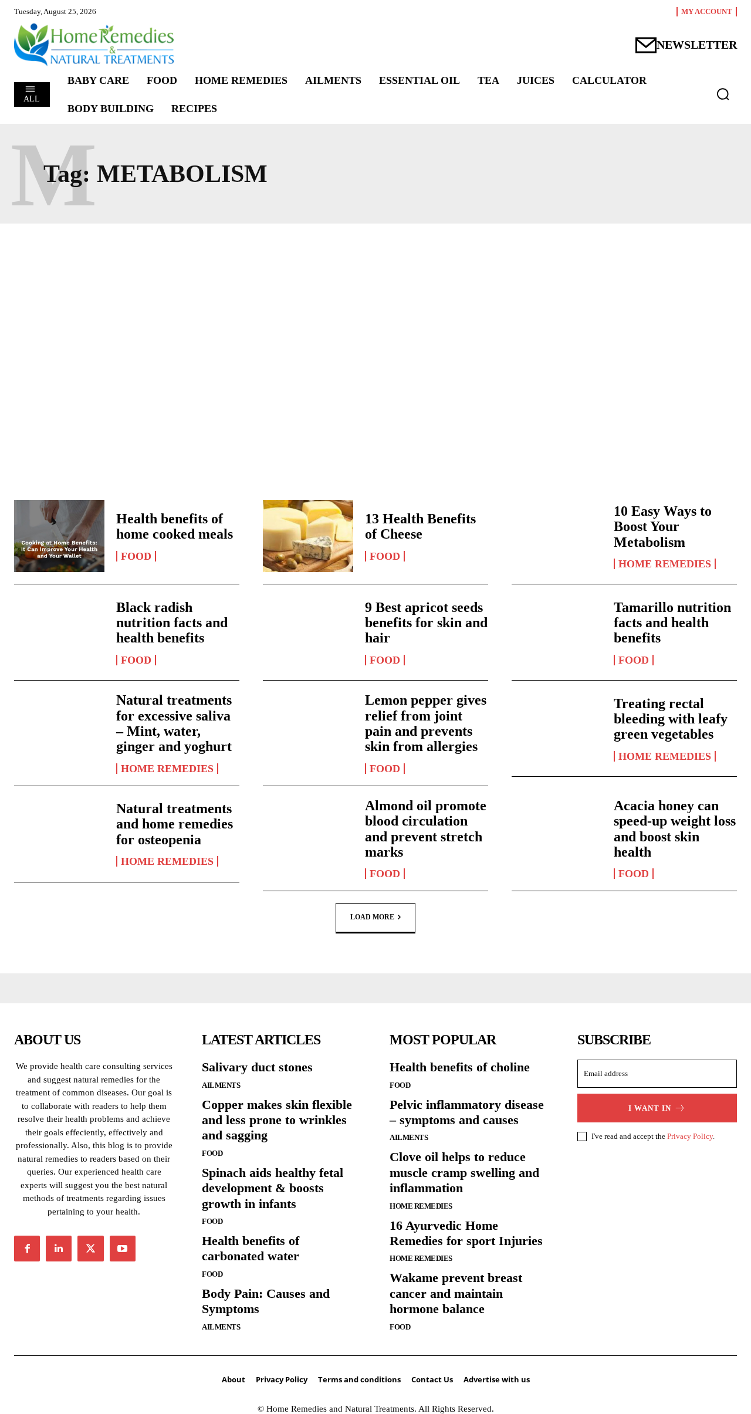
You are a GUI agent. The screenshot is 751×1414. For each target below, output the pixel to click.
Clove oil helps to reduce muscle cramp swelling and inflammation (464, 1172)
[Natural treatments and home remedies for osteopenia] (59, 834)
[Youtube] (123, 1248)
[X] (90, 1248)
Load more (372, 917)
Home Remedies (664, 564)
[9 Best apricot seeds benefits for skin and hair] (308, 632)
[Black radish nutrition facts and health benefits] (59, 632)
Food (136, 556)
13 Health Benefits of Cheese (420, 526)
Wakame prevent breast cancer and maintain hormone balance (456, 1293)
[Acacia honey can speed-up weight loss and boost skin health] (557, 834)
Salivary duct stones (257, 1067)
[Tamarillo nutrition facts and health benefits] (557, 632)
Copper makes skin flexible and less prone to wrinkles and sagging (277, 1120)
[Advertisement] (375, 347)
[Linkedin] (59, 1248)
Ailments (221, 1085)
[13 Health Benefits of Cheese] (308, 536)
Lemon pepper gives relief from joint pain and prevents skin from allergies (425, 723)
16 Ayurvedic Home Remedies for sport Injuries (466, 1233)
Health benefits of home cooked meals (174, 526)
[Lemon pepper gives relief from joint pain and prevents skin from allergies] (308, 728)
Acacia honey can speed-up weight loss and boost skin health (675, 829)
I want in (649, 1108)
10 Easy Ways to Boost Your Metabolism (663, 526)
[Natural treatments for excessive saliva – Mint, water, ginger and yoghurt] (59, 728)
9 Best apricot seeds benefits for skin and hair (426, 623)
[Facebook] (27, 1248)
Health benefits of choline (460, 1067)
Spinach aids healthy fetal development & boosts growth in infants (272, 1188)
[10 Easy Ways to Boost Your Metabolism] (557, 536)
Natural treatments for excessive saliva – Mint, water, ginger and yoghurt (174, 723)
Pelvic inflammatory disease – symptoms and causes (467, 1112)
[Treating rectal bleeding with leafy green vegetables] (557, 728)
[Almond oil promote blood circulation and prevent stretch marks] (308, 834)
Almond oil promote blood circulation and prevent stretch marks (425, 829)
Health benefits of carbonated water (250, 1248)
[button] (723, 94)
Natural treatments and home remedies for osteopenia (174, 824)
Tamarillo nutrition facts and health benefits (672, 623)
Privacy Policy (690, 1136)
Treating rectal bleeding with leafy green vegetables (671, 719)
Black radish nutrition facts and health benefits (172, 623)
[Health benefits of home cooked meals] (59, 536)
